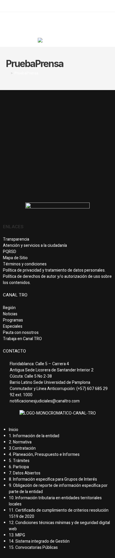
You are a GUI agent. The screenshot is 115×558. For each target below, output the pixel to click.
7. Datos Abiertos (24, 473)
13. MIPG (17, 535)
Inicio (13, 430)
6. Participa (19, 467)
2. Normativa (20, 442)
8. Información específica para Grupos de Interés (53, 479)
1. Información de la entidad (34, 436)
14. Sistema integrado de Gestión (39, 541)
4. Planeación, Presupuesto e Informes (44, 454)
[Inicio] (7, 73)
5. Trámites (19, 461)
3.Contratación (22, 448)
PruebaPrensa (26, 73)
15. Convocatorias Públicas (33, 547)
